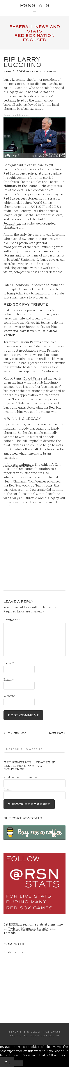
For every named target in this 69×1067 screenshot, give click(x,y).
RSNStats (34, 5)
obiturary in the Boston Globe (25, 186)
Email (8, 679)
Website (9, 696)
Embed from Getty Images (16, 115)
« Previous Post (14, 733)
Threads (9, 933)
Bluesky (43, 928)
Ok (7, 1062)
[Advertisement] (34, 550)
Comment (11, 620)
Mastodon (28, 928)
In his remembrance (18, 464)
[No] (18, 1063)
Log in (53, 1035)
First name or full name (20, 777)
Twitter (14, 928)
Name (8, 663)
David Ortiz (32, 378)
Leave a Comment (43, 71)
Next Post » (57, 733)
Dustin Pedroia (30, 342)
